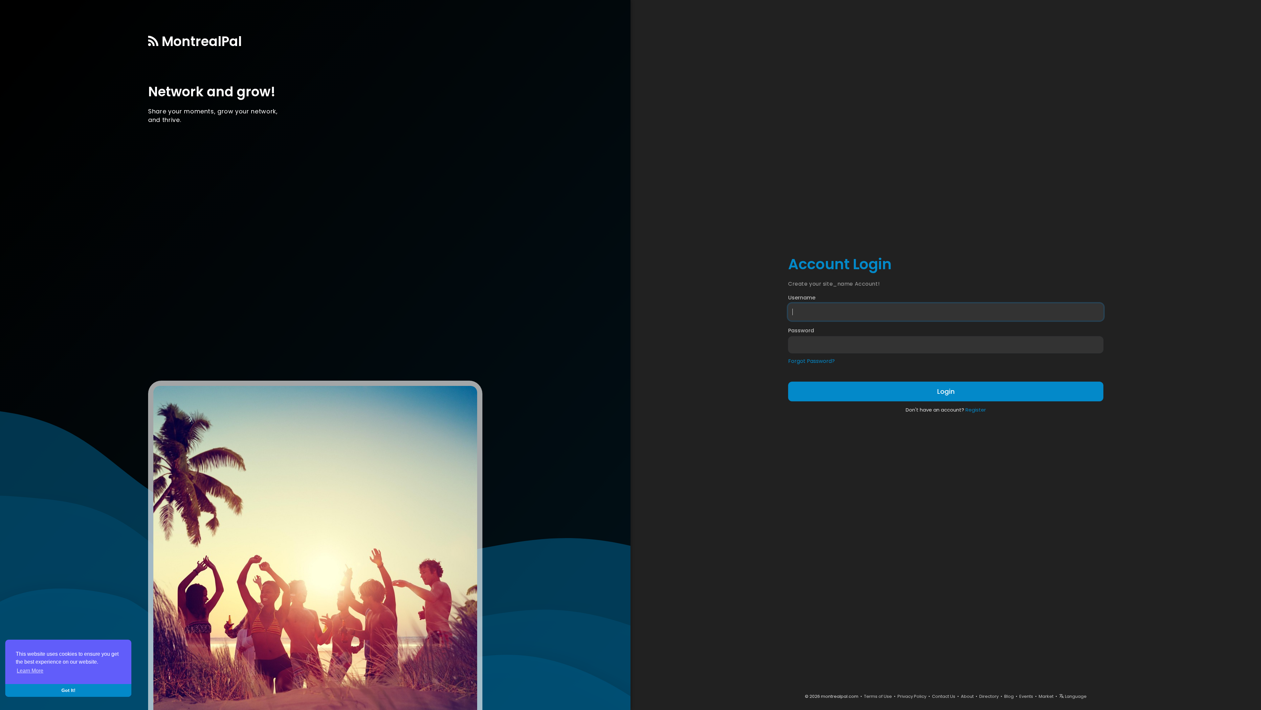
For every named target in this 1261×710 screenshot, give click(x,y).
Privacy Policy (911, 696)
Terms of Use (878, 696)
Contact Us (943, 696)
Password (801, 330)
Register (975, 409)
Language (1075, 696)
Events (1026, 696)
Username (801, 297)
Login (946, 391)
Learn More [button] (30, 671)
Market (1046, 696)
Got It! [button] (68, 690)
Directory (989, 696)
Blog (1009, 696)
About (967, 696)
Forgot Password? (811, 361)
